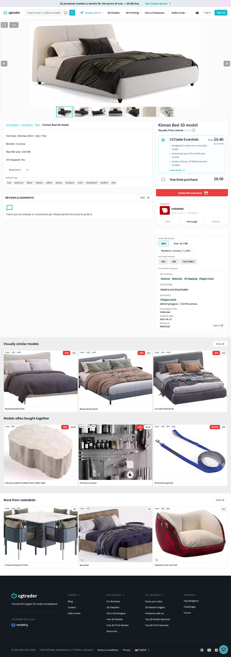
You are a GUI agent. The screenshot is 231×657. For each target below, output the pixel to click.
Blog (70, 601)
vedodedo (177, 208)
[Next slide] (227, 64)
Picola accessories (88, 482)
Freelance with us (154, 613)
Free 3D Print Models (117, 625)
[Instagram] (216, 650)
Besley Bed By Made (89, 409)
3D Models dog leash (163, 482)
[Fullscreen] (4, 25)
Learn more (176, 170)
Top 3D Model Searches (157, 619)
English (140, 650)
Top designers (191, 600)
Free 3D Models (114, 619)
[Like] (168, 231)
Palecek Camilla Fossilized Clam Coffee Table (25, 482)
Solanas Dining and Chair (16, 565)
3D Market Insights (155, 607)
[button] (66, 13)
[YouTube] (209, 650)
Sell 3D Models (153, 595)
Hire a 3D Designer (116, 613)
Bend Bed (84, 565)
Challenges (190, 606)
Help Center (74, 613)
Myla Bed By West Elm (15, 408)
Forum (187, 612)
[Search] (72, 13)
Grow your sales (153, 601)
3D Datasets (112, 607)
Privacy (126, 650)
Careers (72, 607)
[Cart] (197, 13)
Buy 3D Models (113, 595)
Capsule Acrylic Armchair (165, 565)
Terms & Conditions (107, 650)
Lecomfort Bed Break (164, 408)
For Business (113, 601)
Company (72, 595)
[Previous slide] (4, 64)
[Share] (216, 231)
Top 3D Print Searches (157, 625)
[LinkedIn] (202, 650)
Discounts (111, 631)
